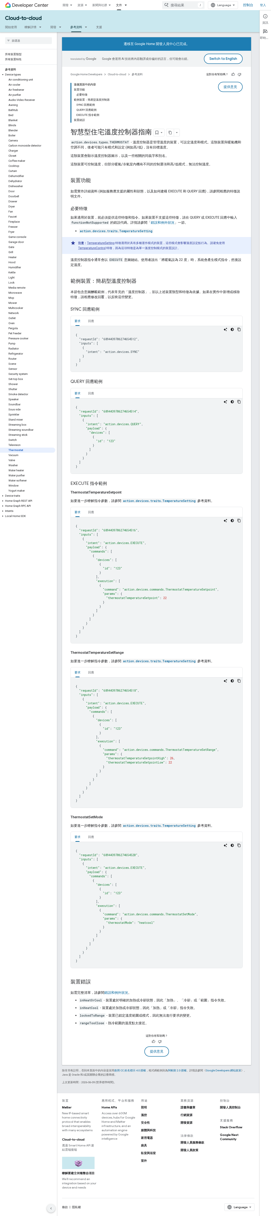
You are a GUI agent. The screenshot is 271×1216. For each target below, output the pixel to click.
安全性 (145, 1122)
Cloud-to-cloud (23, 18)
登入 (263, 5)
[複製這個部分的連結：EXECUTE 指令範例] (111, 483)
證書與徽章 (188, 1107)
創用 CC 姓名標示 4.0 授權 (130, 1070)
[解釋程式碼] (225, 329)
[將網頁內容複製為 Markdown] (170, 132)
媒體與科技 (148, 1130)
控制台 (248, 5)
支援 (99, 27)
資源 (80, 5)
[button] (27, 74)
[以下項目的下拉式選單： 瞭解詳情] (41, 27)
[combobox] (183, 5)
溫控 (144, 1115)
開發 (66, 5)
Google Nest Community (229, 1137)
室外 (144, 1161)
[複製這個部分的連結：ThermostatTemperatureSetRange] (128, 652)
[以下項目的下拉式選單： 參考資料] (87, 27)
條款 (65, 1207)
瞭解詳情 (30, 27)
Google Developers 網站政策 (223, 1070)
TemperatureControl (92, 248)
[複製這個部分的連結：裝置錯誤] (95, 982)
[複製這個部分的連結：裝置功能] (95, 180)
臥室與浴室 (148, 1153)
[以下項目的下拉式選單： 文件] (127, 5)
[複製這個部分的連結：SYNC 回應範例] (104, 309)
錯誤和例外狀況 (162, 223)
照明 (144, 1107)
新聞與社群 (99, 5)
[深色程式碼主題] (232, 329)
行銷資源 (186, 1115)
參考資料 (76, 27)
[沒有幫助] (239, 74)
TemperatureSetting (101, 243)
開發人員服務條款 (192, 1142)
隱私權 (76, 1207)
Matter (67, 1107)
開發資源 (186, 1122)
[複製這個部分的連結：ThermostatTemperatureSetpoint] (126, 492)
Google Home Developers (86, 74)
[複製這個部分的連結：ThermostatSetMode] (108, 817)
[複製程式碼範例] (239, 329)
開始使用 (11, 27)
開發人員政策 (189, 1150)
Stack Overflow (231, 1127)
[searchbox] (28, 40)
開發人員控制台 (230, 1107)
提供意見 (230, 87)
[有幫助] (233, 74)
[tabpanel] (156, 349)
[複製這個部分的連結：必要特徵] (91, 208)
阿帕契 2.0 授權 (177, 1070)
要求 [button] (77, 321)
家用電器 (147, 1138)
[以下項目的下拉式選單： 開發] (61, 27)
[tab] (77, 321)
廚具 (144, 1145)
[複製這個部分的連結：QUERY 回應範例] (106, 381)
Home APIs (109, 1107)
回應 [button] (91, 321)
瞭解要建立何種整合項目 (78, 1173)
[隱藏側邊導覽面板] (51, 1208)
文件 (119, 5)
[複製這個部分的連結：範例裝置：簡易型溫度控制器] (141, 281)
